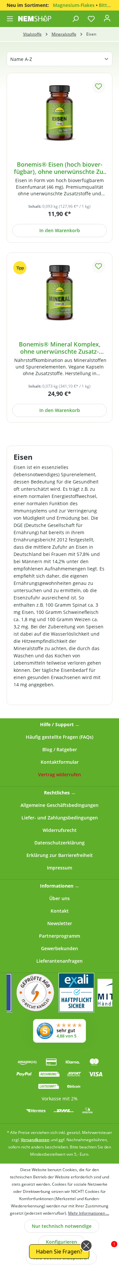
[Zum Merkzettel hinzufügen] (98, 86)
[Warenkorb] (115, 16)
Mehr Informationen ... (88, 1213)
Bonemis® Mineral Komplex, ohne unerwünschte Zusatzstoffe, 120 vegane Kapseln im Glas (59, 348)
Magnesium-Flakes (74, 5)
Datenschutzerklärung (59, 843)
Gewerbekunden (59, 948)
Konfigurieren (61, 1242)
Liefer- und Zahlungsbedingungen (59, 817)
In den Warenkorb (59, 230)
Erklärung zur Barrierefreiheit (59, 855)
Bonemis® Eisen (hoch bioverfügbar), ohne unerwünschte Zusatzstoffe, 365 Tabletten (59, 168)
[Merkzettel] (91, 18)
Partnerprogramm (59, 936)
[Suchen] (75, 18)
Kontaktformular (60, 762)
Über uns (59, 898)
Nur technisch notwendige (62, 1226)
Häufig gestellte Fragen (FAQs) (59, 737)
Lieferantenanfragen (59, 961)
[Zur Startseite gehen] (34, 18)
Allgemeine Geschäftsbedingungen (59, 805)
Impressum (59, 868)
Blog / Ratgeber (59, 749)
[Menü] (10, 18)
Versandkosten (35, 1140)
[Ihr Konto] (107, 20)
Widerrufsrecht (60, 830)
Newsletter (59, 923)
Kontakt (60, 911)
